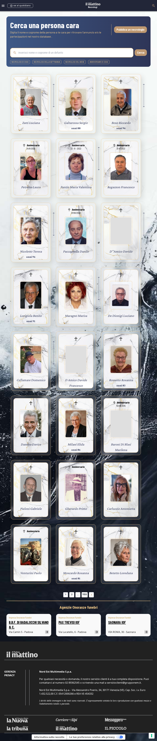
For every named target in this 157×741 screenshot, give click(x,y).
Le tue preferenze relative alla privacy (92, 737)
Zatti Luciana (31, 123)
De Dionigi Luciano (121, 316)
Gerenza (10, 671)
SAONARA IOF (117, 622)
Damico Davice (31, 444)
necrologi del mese (74, 62)
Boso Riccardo (120, 123)
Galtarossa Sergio (76, 123)
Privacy (9, 675)
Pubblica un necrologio (130, 29)
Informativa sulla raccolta (49, 737)
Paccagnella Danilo (76, 251)
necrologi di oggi (20, 62)
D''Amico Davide (120, 251)
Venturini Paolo (30, 573)
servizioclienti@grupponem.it (124, 682)
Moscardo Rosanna (76, 573)
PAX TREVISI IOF (69, 622)
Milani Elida (76, 444)
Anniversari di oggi (99, 62)
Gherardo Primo (76, 509)
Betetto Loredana (121, 573)
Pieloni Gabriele (31, 509)
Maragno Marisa (76, 316)
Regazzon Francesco (120, 187)
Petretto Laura (30, 187)
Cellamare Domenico (31, 380)
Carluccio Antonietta (121, 509)
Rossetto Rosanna (121, 380)
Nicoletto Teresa (31, 251)
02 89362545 (72, 682)
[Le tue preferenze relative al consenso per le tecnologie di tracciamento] (152, 736)
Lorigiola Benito (31, 316)
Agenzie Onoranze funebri (78, 607)
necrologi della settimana (47, 62)
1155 (84, 594)
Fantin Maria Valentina (75, 187)
